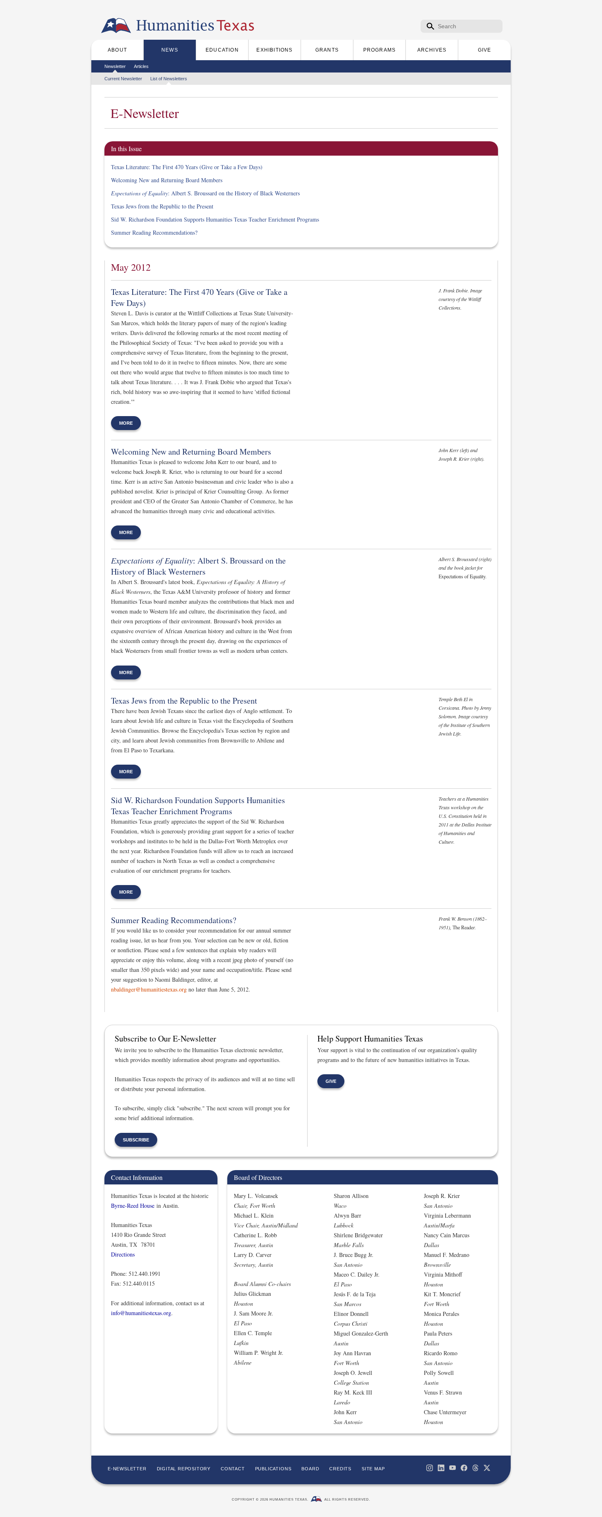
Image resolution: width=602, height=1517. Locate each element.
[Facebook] (464, 1468)
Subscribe (136, 1139)
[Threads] (475, 1468)
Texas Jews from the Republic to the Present (162, 206)
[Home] (116, 26)
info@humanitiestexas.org (141, 1313)
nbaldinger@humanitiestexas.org (149, 989)
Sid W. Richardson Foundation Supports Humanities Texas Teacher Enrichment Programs (215, 219)
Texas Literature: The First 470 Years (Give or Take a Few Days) (187, 167)
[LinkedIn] (441, 1468)
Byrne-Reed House (132, 1205)
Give (331, 1081)
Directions (123, 1254)
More (126, 423)
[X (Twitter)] (487, 1468)
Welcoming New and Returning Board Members (166, 180)
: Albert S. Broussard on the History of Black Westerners (205, 193)
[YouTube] (452, 1468)
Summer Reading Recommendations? (154, 232)
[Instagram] (429, 1468)
